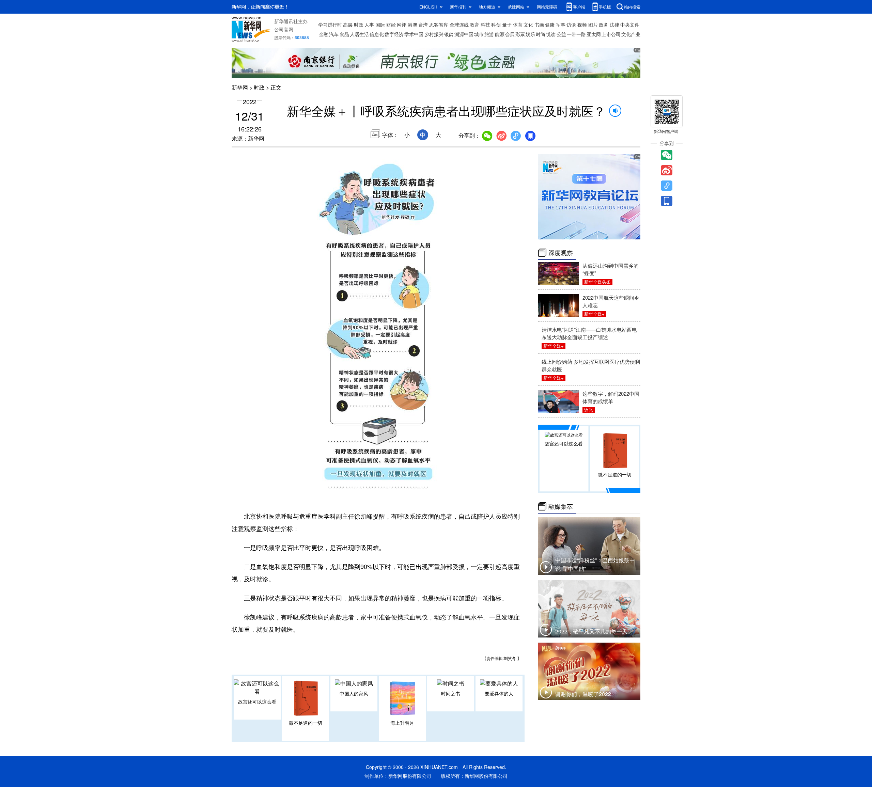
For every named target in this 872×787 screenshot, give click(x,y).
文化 (528, 24)
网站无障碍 (547, 7)
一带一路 (576, 34)
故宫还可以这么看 (257, 701)
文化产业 (630, 34)
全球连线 (459, 24)
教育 (474, 24)
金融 (323, 34)
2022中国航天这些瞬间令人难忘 (610, 301)
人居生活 (359, 34)
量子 (507, 24)
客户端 (579, 7)
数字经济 (394, 34)
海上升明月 (402, 722)
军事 (560, 24)
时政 (358, 24)
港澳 (412, 24)
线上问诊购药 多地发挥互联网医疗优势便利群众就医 (591, 365)
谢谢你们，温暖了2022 (583, 694)
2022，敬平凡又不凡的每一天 (591, 631)
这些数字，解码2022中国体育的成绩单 (610, 397)
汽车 (334, 34)
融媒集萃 (560, 506)
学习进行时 (330, 24)
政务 (603, 24)
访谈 (571, 24)
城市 (479, 34)
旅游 (489, 34)
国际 (380, 24)
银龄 (449, 34)
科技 (485, 24)
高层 (348, 24)
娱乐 (530, 34)
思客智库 (438, 24)
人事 (369, 24)
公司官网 (283, 29)
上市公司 (611, 34)
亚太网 (594, 34)
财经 (391, 24)
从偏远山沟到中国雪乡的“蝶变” (610, 269)
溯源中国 (463, 34)
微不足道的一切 (305, 722)
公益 (561, 34)
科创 (496, 24)
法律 (614, 24)
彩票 (520, 34)
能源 (499, 34)
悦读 (551, 34)
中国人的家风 (354, 693)
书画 (539, 24)
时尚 (540, 34)
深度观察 (560, 252)
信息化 (377, 34)
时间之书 (450, 693)
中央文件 (629, 24)
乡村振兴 (433, 34)
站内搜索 (632, 7)
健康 (550, 24)
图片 (593, 24)
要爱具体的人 (499, 693)
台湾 (423, 24)
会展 (510, 34)
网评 (401, 24)
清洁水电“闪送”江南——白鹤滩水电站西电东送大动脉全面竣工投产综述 (589, 333)
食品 (344, 34)
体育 (518, 24)
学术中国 (413, 34)
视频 (582, 24)
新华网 (240, 87)
